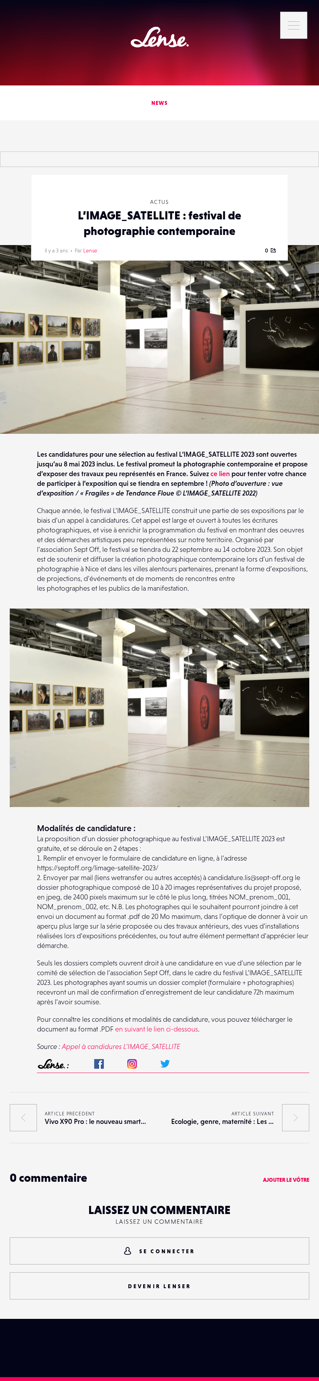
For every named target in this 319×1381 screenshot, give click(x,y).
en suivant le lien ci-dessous (156, 1029)
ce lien (220, 474)
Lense (90, 250)
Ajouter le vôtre (286, 1180)
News (159, 103)
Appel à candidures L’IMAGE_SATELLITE (121, 1046)
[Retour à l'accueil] (160, 37)
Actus (159, 202)
